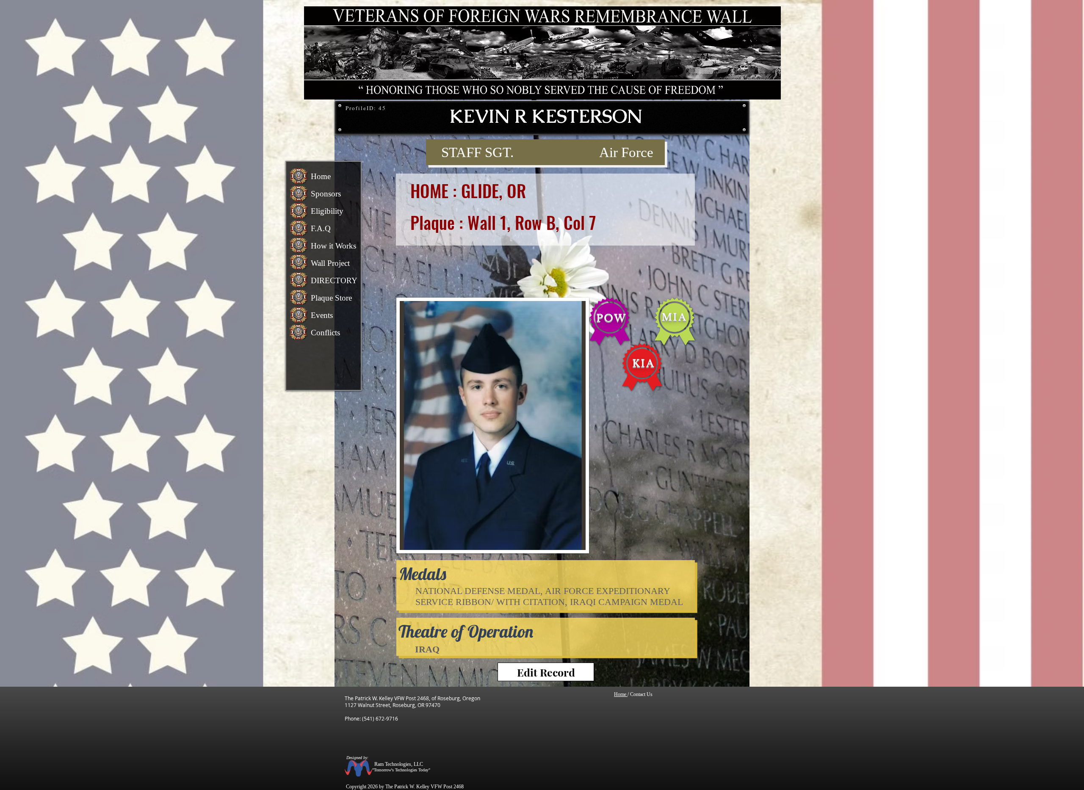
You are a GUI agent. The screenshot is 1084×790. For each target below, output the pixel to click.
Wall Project (330, 263)
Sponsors (326, 193)
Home (321, 176)
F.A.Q (321, 228)
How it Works (333, 245)
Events (322, 315)
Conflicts (325, 332)
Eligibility (327, 211)
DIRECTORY (334, 280)
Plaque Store (331, 297)
